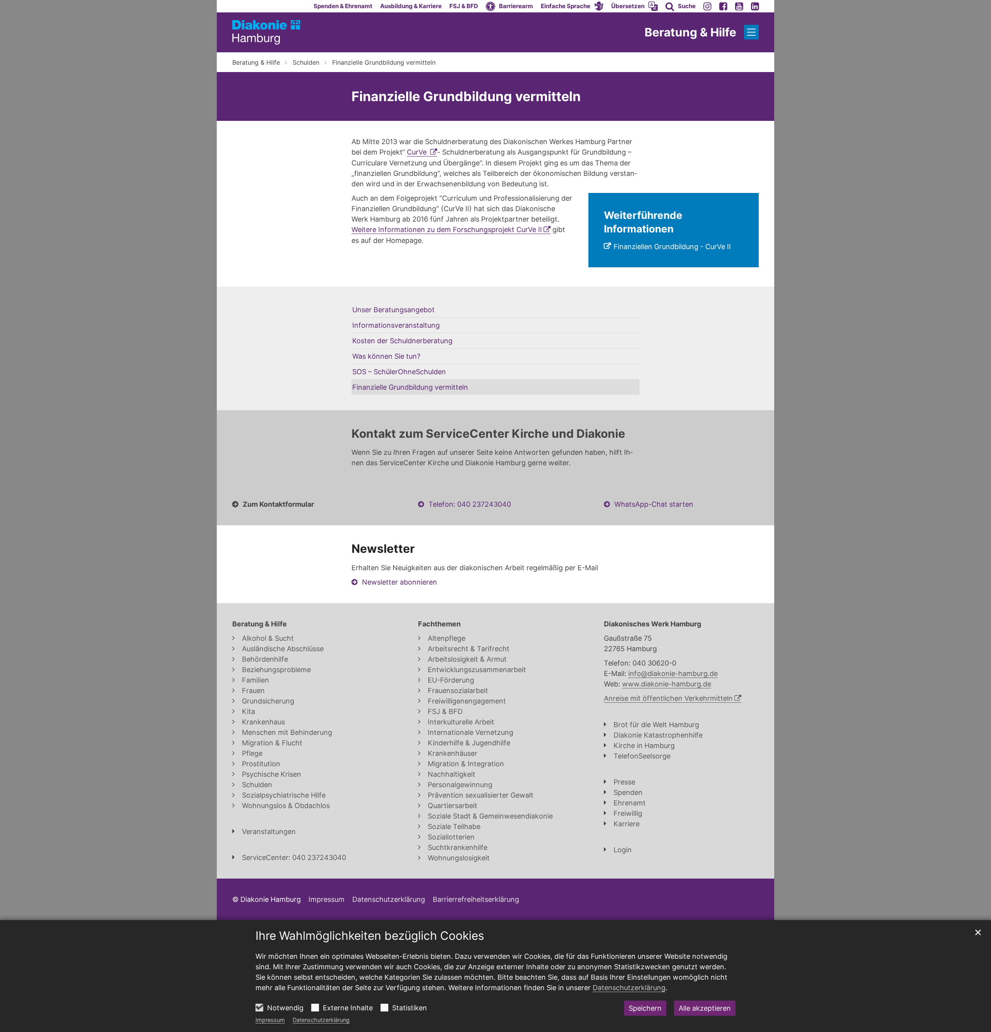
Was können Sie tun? (386, 356)
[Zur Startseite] (266, 32)
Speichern (645, 1008)
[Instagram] (707, 6)
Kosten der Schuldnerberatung (402, 341)
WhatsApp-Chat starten (653, 504)
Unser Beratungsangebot (393, 310)
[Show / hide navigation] (751, 32)
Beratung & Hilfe (256, 62)
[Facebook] (723, 6)
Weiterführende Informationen (643, 222)
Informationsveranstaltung (396, 325)
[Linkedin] (755, 6)
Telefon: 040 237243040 (470, 504)
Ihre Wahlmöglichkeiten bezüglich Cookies (369, 936)
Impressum (270, 1020)
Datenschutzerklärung (321, 1020)
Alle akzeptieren (705, 1008)
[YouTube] (739, 6)
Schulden (306, 62)
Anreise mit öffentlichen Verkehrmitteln (668, 698)
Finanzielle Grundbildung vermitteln (383, 62)
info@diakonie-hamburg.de (673, 673)
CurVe (418, 152)
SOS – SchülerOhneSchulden (399, 372)
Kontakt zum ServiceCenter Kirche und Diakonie (488, 433)
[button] (572, 6)
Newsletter (383, 549)
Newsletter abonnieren (399, 582)
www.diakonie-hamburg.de (666, 684)
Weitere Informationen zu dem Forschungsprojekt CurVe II (446, 229)
